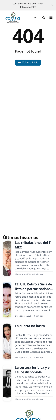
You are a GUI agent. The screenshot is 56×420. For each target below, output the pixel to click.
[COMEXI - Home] (12, 18)
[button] (44, 17)
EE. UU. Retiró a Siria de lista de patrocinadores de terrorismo (33, 289)
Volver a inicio (30, 62)
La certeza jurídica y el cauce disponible (32, 369)
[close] (52, 5)
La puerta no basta (30, 325)
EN (35, 17)
